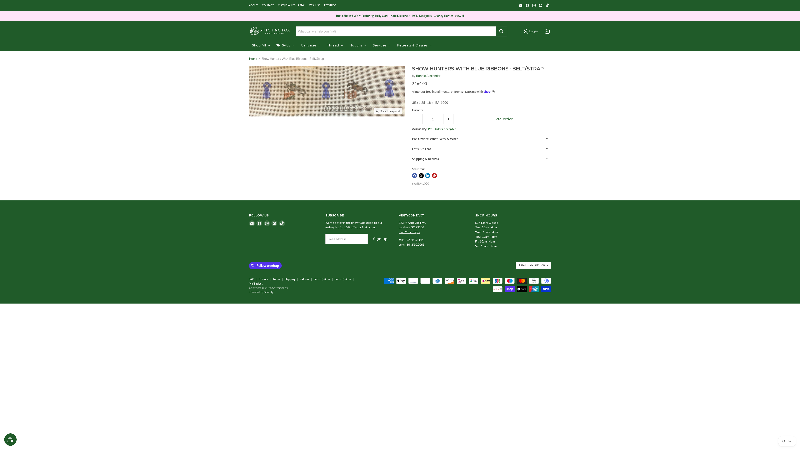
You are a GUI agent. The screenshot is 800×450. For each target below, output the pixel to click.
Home (253, 58)
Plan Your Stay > (409, 232)
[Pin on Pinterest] (434, 175)
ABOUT (253, 5)
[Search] (501, 31)
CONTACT (268, 5)
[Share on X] (421, 175)
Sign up (380, 239)
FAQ (251, 279)
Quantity (417, 110)
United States (531, 265)
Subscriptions (322, 279)
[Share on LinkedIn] (427, 175)
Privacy (263, 279)
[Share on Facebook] (414, 175)
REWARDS (330, 5)
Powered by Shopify (261, 292)
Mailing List (255, 283)
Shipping (290, 279)
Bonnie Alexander (428, 76)
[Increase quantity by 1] (449, 119)
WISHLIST (314, 5)
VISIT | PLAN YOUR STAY (291, 5)
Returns (304, 279)
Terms (276, 279)
